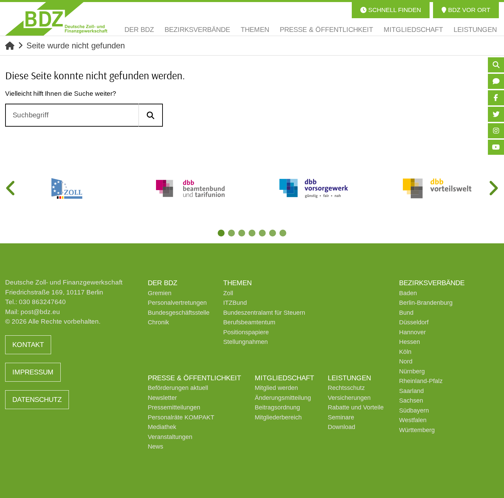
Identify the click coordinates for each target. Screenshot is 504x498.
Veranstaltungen (170, 436)
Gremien (159, 293)
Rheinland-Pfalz (421, 381)
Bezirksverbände (432, 283)
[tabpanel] (67, 188)
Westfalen (413, 420)
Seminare (341, 417)
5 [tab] (262, 233)
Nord (405, 361)
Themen (237, 283)
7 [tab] (282, 233)
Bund (406, 312)
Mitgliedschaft (284, 378)
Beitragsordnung (277, 407)
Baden (408, 293)
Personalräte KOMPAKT (181, 417)
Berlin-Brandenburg (426, 302)
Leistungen (349, 378)
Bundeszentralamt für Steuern (264, 312)
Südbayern (414, 410)
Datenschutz (37, 399)
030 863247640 (42, 301)
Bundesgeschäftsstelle (178, 312)
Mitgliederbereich (278, 417)
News (155, 446)
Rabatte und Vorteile (356, 407)
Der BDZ (162, 283)
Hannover (412, 332)
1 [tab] (221, 233)
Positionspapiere (246, 332)
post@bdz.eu (40, 311)
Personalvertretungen (177, 302)
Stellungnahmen (245, 341)
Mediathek (162, 427)
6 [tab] (272, 233)
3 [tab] (241, 233)
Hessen (409, 341)
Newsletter (162, 397)
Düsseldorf (414, 322)
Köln (405, 351)
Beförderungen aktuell (178, 387)
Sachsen (411, 400)
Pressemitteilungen (174, 407)
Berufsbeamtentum (249, 322)
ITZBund (235, 302)
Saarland (411, 390)
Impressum (32, 372)
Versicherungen (349, 397)
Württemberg (417, 430)
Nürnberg (412, 371)
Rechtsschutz (346, 387)
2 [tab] (231, 233)
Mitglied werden (276, 387)
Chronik (158, 322)
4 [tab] (252, 233)
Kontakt (28, 344)
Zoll (228, 293)
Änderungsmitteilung (283, 397)
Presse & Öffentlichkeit (194, 378)
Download (341, 427)
